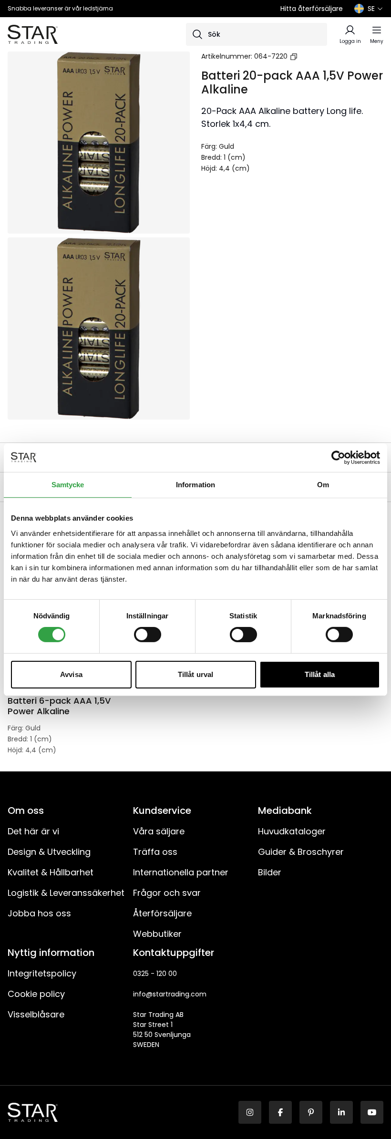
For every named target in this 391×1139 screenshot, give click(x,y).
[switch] (147, 634)
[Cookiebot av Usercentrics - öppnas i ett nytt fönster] (338, 457)
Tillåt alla (320, 674)
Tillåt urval (195, 674)
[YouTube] (371, 1112)
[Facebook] (280, 1112)
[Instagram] (249, 1112)
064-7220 (271, 56)
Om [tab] (323, 484)
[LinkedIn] (341, 1112)
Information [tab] (195, 484)
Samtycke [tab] (67, 484)
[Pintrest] (310, 1112)
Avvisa (71, 674)
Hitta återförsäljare (311, 8)
